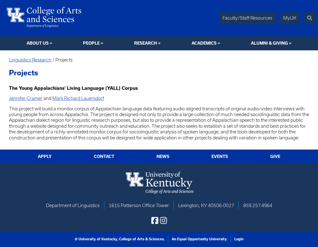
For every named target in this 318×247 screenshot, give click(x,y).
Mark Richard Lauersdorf (78, 98)
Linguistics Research (30, 59)
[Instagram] (163, 220)
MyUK (289, 18)
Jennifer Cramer (25, 98)
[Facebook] (154, 220)
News (163, 156)
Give (275, 156)
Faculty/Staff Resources (247, 18)
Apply (45, 156)
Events (219, 156)
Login (238, 239)
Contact (104, 156)
